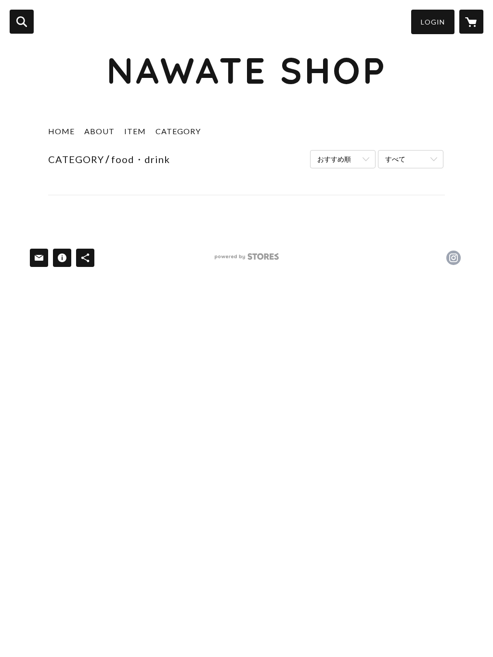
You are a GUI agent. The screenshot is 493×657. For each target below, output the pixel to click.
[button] (432, 22)
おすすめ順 (334, 159)
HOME (61, 131)
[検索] (22, 22)
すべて (395, 159)
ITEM (135, 131)
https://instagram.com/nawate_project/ (453, 258)
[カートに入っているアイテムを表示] (471, 22)
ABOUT (99, 131)
